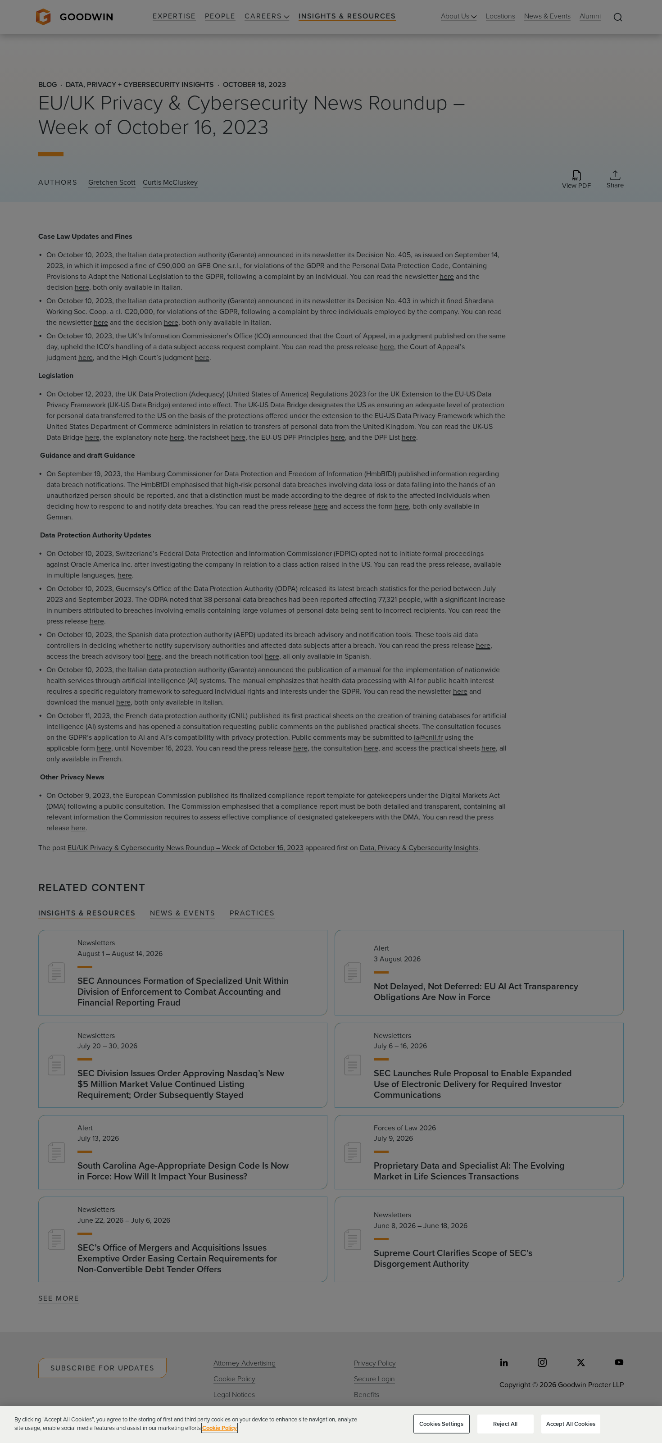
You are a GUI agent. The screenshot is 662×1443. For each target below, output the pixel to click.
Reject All (505, 1424)
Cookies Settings (441, 1424)
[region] (331, 1424)
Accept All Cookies (570, 1424)
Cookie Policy (219, 1428)
